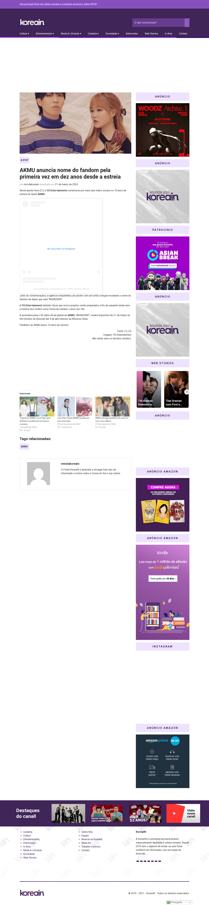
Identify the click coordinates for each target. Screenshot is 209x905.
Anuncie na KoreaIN (91, 839)
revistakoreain (31, 184)
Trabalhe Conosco (91, 846)
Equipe (85, 835)
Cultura (27, 835)
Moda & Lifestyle (32, 850)
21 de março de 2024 (66, 184)
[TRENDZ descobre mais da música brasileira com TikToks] (68, 813)
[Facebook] (165, 4)
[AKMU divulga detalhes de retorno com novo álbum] (112, 406)
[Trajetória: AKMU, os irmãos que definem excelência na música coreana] (37, 406)
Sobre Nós (87, 831)
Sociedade (29, 854)
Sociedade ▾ (112, 33)
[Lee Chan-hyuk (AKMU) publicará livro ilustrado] (75, 406)
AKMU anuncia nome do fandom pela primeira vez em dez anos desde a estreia (70, 173)
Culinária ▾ (93, 33)
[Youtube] (176, 4)
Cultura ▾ (24, 33)
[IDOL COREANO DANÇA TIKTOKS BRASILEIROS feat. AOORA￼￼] (106, 813)
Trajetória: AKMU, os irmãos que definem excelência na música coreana (35, 421)
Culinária (27, 831)
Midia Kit (86, 842)
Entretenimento (31, 839)
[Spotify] (180, 4)
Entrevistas (132, 33)
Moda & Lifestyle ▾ (71, 33)
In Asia (168, 33)
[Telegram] (187, 4)
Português (176, 902)
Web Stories (151, 33)
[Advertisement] (104, 60)
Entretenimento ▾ (45, 33)
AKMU (24, 446)
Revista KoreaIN (32, 22)
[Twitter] (173, 4)
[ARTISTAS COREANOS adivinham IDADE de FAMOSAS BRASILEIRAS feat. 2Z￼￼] (145, 813)
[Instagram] (169, 4)
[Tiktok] (184, 4)
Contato (183, 33)
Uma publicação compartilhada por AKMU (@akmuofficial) (61, 289)
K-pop (24, 160)
